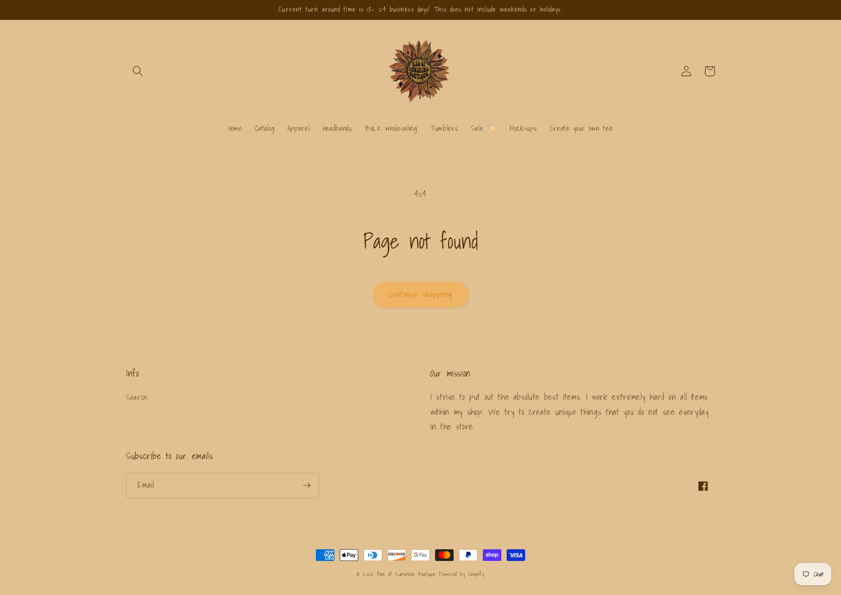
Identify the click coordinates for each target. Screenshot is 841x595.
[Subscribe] (306, 485)
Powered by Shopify (461, 574)
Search (136, 397)
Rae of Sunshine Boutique (406, 574)
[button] (137, 71)
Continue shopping (420, 294)
